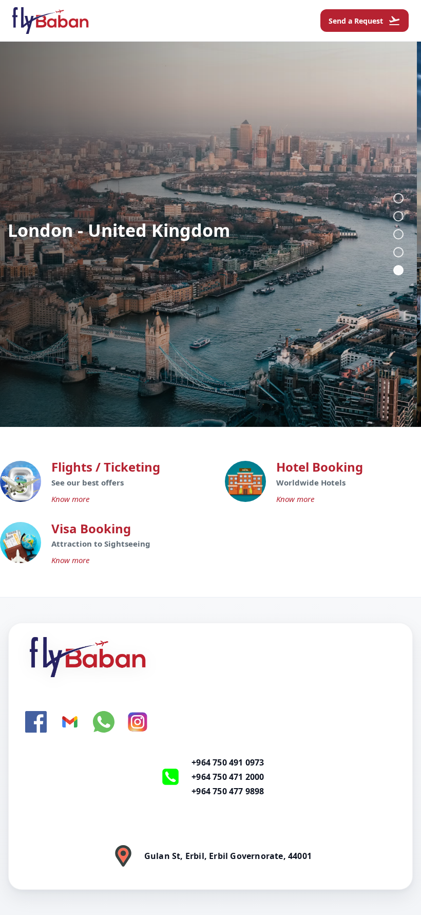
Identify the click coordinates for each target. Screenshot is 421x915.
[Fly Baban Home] (210, 657)
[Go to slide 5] (398, 270)
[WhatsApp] (104, 722)
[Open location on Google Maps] (123, 856)
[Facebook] (36, 722)
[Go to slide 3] (398, 234)
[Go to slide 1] (398, 198)
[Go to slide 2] (398, 216)
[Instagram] (137, 722)
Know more (70, 499)
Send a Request (364, 20)
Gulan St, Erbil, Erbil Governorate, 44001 (228, 856)
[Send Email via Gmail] (70, 722)
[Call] (170, 777)
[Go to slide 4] (398, 252)
